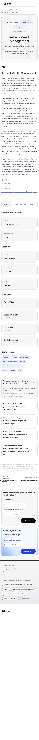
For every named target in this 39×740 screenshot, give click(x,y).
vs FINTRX (23, 647)
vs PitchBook (24, 643)
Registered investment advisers (24, 570)
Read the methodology (14, 468)
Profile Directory (25, 671)
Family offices (8, 570)
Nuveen (29, 584)
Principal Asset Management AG (13, 584)
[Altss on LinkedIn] (9, 625)
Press (3, 710)
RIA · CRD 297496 (26, 22)
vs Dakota (23, 650)
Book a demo (27, 521)
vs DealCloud (24, 658)
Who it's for (5, 643)
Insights (4, 671)
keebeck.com (6, 183)
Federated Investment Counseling (14, 594)
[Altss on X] (4, 625)
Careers (4, 713)
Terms (21, 731)
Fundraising (5, 647)
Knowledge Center (8, 682)
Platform (4, 636)
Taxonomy (24, 685)
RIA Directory (24, 675)
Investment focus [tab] (20, 204)
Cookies (27, 731)
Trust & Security (6, 731)
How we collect (6, 702)
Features (4, 640)
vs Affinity (23, 654)
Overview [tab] (7, 204)
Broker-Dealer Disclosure (9, 734)
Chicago (18, 10)
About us (4, 699)
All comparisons (25, 636)
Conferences (6, 675)
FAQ (3, 685)
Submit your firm (7, 717)
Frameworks (24, 689)
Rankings (23, 667)
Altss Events (6, 678)
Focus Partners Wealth (10, 598)
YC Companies (25, 678)
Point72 (6, 589)
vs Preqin (23, 640)
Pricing (4, 650)
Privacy (15, 731)
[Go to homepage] (7, 4)
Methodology (6, 706)
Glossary (23, 682)
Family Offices (10, 10)
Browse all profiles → (28, 598)
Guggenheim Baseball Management (23, 589)
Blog (3, 667)
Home (3, 10)
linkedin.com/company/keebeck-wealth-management (19, 193)
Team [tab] (31, 204)
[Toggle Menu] (34, 4)
